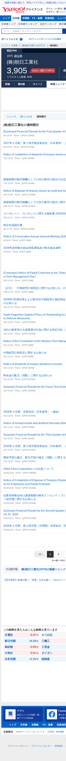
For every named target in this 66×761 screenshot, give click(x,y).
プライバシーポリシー (18, 746)
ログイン (50, 12)
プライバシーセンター (41, 746)
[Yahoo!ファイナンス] (23, 8)
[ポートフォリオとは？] (21, 39)
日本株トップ (8, 24)
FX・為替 (37, 18)
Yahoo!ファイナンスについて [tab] (29, 732)
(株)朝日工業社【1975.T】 (34, 45)
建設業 (18, 56)
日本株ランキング (27, 24)
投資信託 (49, 18)
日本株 (16, 18)
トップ (6, 18)
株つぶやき (26, 116)
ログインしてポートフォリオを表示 (45, 39)
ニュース (11, 116)
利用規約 (59, 746)
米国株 (25, 18)
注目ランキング (48, 24)
